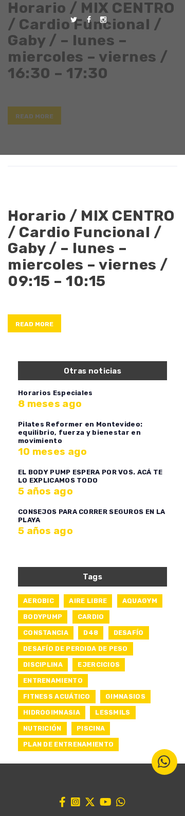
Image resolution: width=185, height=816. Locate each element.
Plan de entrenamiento (68, 744)
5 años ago (45, 491)
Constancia (45, 632)
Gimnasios (125, 696)
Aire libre (88, 601)
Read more (34, 324)
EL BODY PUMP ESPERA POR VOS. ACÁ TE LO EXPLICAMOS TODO (90, 476)
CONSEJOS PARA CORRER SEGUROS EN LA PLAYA (91, 516)
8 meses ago (50, 404)
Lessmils (112, 712)
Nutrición (42, 728)
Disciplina (43, 664)
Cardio (91, 616)
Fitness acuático (56, 696)
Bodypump (42, 616)
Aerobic (38, 601)
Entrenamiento (53, 680)
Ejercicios (99, 664)
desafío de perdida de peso (75, 648)
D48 (90, 632)
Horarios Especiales (55, 393)
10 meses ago (52, 451)
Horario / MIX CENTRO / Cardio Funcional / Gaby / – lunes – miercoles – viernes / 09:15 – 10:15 (91, 248)
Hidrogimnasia (51, 712)
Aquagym (139, 601)
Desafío (129, 632)
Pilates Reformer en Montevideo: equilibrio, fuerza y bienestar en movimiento (80, 432)
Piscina (91, 728)
